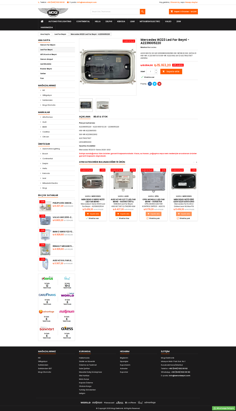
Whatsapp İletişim (225, 408)
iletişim (82, 393)
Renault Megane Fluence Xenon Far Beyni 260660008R (63, 246)
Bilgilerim (124, 358)
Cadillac (46, 131)
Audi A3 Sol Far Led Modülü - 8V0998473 (63, 260)
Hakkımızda (47, 27)
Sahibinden (47, 100)
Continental (83, 21)
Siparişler (124, 361)
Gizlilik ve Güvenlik (87, 361)
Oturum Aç (175, 2)
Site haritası (84, 375)
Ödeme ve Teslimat (88, 365)
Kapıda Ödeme (86, 382)
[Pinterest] (159, 84)
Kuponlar (124, 372)
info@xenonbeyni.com (87, 2)
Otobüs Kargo (85, 386)
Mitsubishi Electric (150, 21)
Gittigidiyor (47, 95)
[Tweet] (155, 84)
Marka (144, 47)
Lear (132, 21)
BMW (44, 127)
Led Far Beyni (46, 49)
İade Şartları (84, 368)
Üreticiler (44, 144)
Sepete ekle (170, 71)
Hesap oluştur (191, 2)
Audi (44, 122)
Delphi (109, 21)
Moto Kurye (84, 379)
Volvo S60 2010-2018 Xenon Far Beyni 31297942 (63, 217)
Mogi (44, 188)
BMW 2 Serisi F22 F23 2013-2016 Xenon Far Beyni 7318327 (63, 232)
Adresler (124, 368)
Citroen (45, 136)
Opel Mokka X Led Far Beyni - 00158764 (153, 200)
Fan (42, 78)
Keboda (121, 21)
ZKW (178, 21)
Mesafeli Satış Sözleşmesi (90, 372)
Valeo (168, 21)
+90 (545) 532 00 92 (55, 2)
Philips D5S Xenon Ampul (63, 203)
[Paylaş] (150, 84)
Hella (98, 21)
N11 (43, 90)
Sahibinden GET (45, 368)
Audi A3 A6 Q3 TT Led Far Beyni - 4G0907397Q (123, 200)
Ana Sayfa (44, 40)
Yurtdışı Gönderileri (87, 389)
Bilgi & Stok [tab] (101, 116)
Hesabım (124, 351)
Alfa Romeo (47, 117)
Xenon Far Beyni (47, 45)
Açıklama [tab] (84, 116)
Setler (43, 73)
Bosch (45, 153)
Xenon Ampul (46, 59)
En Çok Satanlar (48, 195)
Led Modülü (45, 64)
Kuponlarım (125, 365)
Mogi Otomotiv (48, 105)
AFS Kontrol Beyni (48, 54)
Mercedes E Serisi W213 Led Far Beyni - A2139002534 (92, 201)
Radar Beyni (46, 68)
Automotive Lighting (59, 21)
